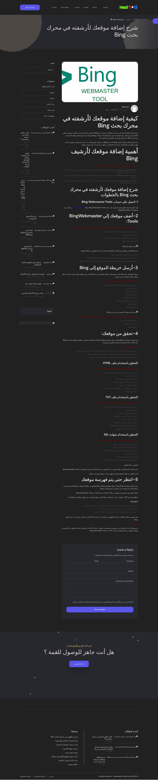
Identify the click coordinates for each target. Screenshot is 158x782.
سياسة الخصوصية (25, 776)
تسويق (129, 19)
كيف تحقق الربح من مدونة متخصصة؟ (25, 136)
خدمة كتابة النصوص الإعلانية (68, 760)
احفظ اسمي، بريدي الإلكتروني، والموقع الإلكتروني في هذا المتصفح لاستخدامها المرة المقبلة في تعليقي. (102, 602)
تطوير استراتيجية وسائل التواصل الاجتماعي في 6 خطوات (25, 159)
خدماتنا (95, 7)
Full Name (129, 561)
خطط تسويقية (73, 764)
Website (130, 571)
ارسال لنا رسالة (30, 7)
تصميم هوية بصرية (71, 752)
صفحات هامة (65, 7)
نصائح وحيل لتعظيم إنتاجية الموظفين (31, 263)
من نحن (51, 776)
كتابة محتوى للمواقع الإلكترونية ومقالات (64, 756)
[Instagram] (89, 721)
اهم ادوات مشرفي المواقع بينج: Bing (27, 232)
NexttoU (125, 107)
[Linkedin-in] (110, 721)
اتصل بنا (54, 7)
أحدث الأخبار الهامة (48, 86)
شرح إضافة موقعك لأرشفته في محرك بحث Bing (22, 189)
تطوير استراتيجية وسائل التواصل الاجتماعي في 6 (104, 748)
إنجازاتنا (86, 7)
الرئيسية (105, 7)
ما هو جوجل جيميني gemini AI (27, 248)
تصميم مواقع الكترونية (70, 748)
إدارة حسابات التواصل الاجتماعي (67, 745)
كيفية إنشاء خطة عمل (33, 284)
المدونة (77, 7)
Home (136, 19)
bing (115, 110)
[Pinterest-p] (47, 721)
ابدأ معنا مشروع (79, 664)
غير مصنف (50, 110)
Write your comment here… (123, 581)
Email (96, 561)
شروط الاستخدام (40, 776)
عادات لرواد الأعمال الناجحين (32, 293)
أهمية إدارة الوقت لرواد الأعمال (32, 274)
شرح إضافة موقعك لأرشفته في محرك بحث (99, 759)
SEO (112, 110)
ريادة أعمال (50, 104)
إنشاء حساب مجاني (78, 208)
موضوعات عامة (49, 116)
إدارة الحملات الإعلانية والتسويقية (66, 741)
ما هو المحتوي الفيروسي (31, 217)
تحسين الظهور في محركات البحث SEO (64, 737)
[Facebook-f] (68, 721)
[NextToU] (128, 7)
